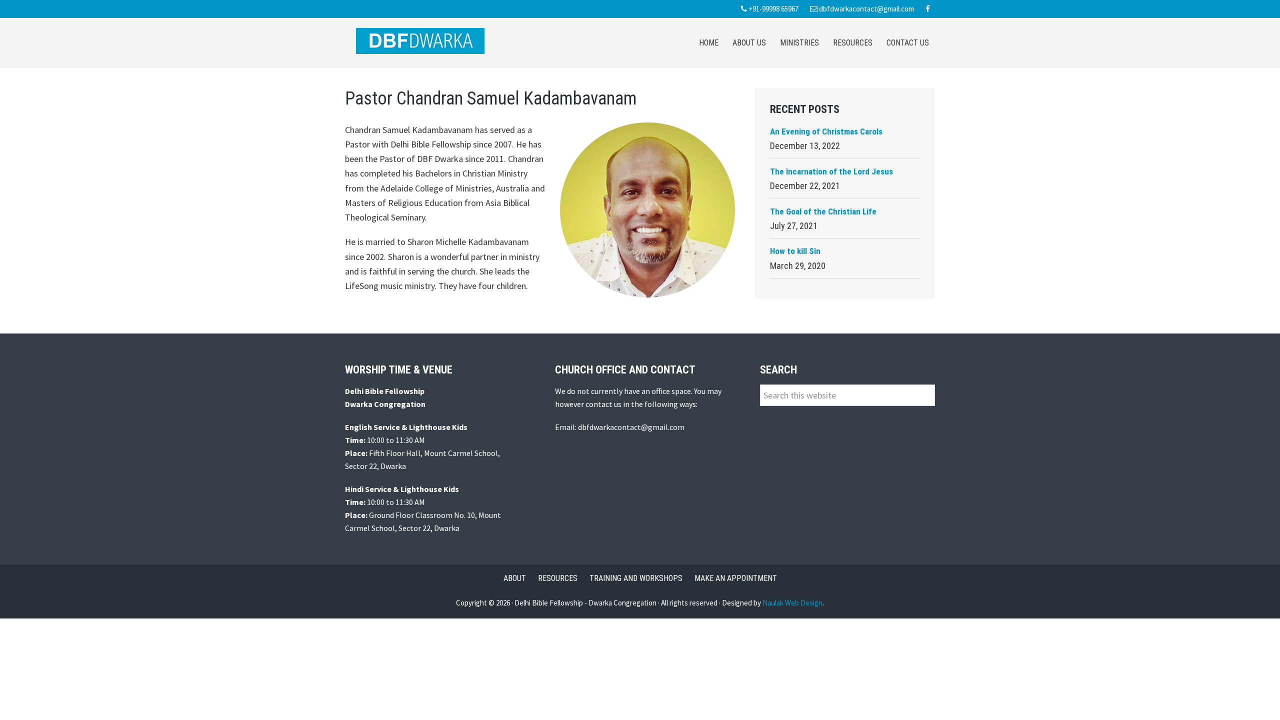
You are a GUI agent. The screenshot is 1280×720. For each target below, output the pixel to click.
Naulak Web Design (792, 603)
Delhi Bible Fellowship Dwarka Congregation (420, 41)
